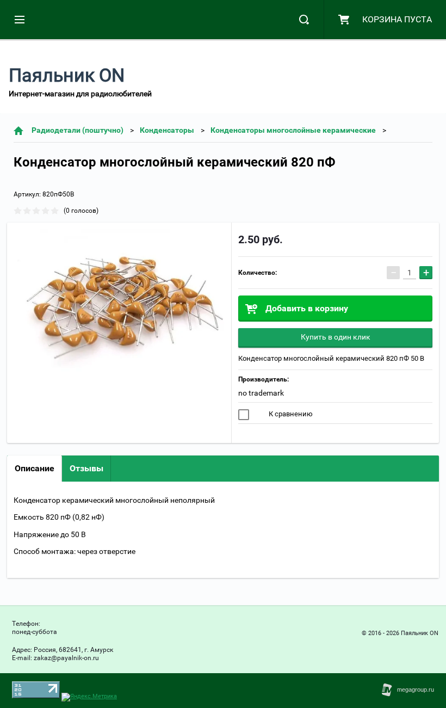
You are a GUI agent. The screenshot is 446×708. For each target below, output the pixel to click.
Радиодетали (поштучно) (77, 130)
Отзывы (86, 468)
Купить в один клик (335, 337)
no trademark (261, 393)
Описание (34, 468)
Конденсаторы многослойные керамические (293, 130)
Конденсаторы (167, 130)
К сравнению (290, 414)
